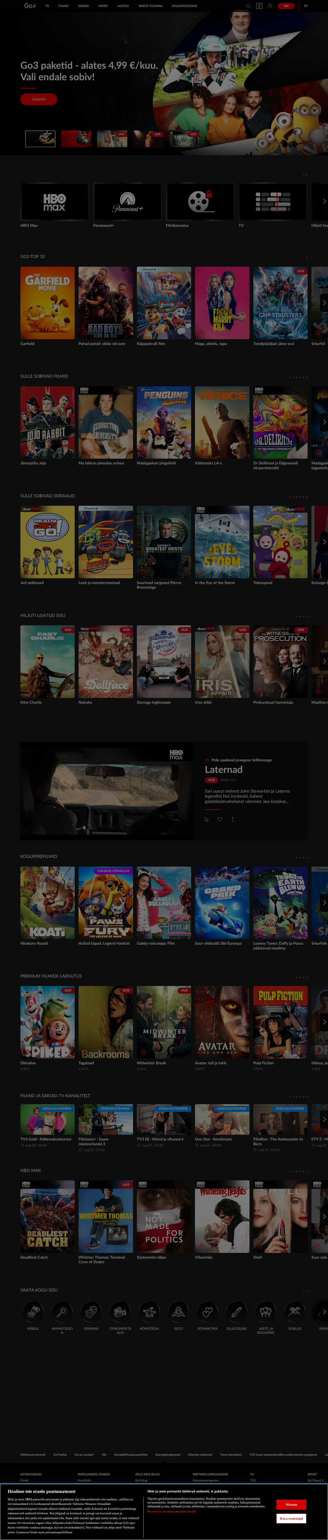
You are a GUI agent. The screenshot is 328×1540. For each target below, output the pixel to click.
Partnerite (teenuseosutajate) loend (171, 1511)
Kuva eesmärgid (291, 1518)
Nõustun (291, 1504)
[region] (164, 1512)
